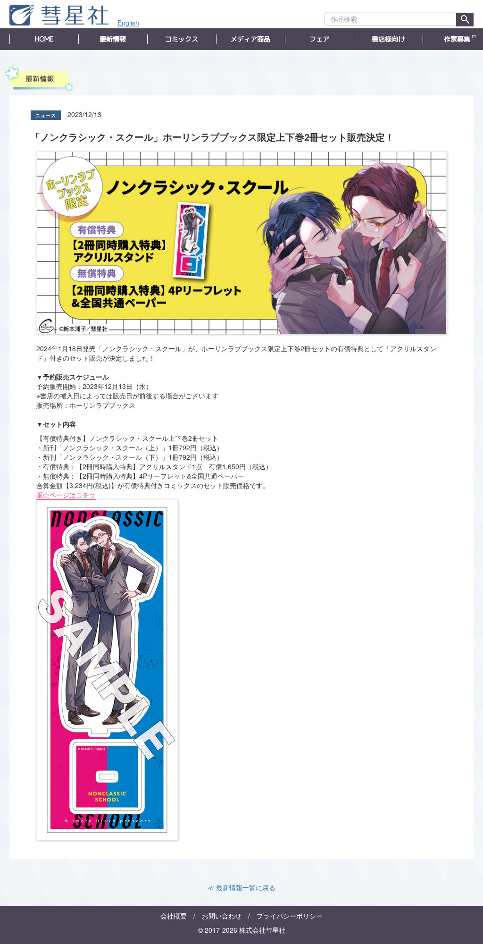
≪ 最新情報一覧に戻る (241, 887)
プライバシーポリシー (290, 915)
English (128, 22)
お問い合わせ (222, 915)
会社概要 (173, 915)
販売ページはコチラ (66, 494)
